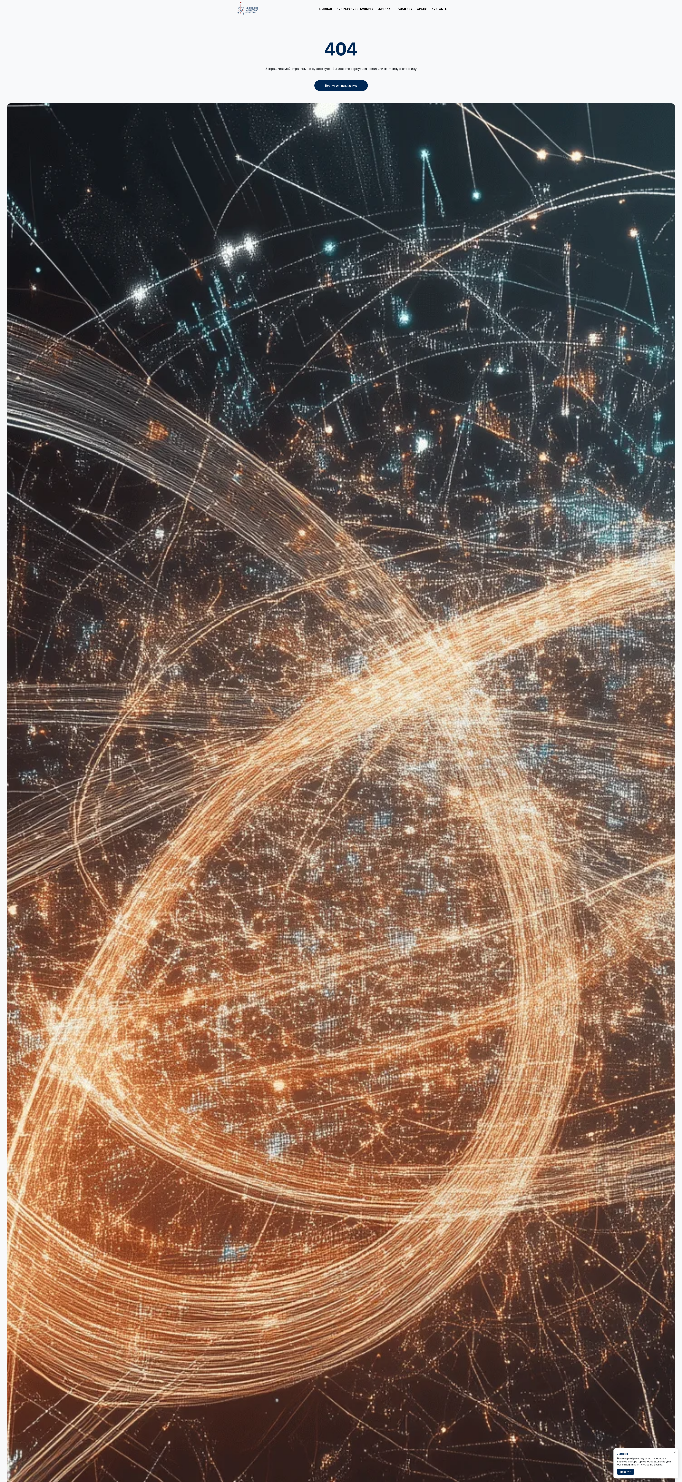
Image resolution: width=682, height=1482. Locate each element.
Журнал (384, 8)
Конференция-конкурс (355, 8)
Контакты (440, 8)
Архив (422, 8)
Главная (325, 8)
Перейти (625, 1471)
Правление (404, 8)
